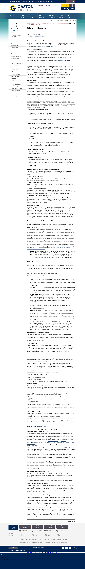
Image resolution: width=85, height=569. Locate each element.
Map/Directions (15, 93)
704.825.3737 (47, 535)
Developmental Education (15, 53)
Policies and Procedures (17, 63)
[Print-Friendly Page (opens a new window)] (72, 23)
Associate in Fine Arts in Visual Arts (40, 442)
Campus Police (12, 533)
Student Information (16, 39)
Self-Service (47, 5)
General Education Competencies (15, 68)
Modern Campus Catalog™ (53, 552)
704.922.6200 (22, 535)
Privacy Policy (16, 550)
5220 (32, 353)
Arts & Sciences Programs (15, 77)
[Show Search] (74, 5)
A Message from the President (16, 35)
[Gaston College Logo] (23, 8)
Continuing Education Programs (36, 32)
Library (20, 1)
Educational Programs (16, 50)
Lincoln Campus (27, 1)
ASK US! (72, 8)
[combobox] (63, 20)
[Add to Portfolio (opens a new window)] (69, 23)
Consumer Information (16, 61)
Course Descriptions (16, 90)
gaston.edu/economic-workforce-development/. (46, 46)
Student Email (54, 5)
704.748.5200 (34, 535)
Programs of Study (15, 74)
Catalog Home (14, 32)
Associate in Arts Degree (53, 441)
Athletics (52, 1)
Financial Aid (14, 47)
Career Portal (65, 8)
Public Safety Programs (17, 88)
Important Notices (13, 547)
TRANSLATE (69, 1)
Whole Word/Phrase (16, 28)
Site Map (11, 550)
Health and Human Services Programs (16, 85)
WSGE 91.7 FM (46, 1)
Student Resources (15, 58)
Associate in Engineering (56, 442)
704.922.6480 (11, 536)
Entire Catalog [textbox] (14, 25)
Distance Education (16, 56)
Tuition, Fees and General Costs (15, 44)
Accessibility (22, 550)
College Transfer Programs (34, 34)
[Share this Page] (71, 23)
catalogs (29, 552)
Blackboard (41, 5)
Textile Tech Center (37, 1)
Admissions (14, 41)
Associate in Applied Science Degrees (37, 36)
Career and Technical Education (16, 81)
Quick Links (65, 5)
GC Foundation (13, 1)
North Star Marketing (75, 548)
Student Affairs (15, 65)
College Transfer (15, 72)
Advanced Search (14, 30)
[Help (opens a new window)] (74, 23)
